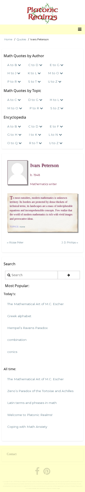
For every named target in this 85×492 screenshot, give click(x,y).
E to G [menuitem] (55, 65)
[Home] (42, 13)
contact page (56, 488)
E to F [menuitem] (55, 126)
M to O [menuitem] (54, 73)
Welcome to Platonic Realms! (29, 415)
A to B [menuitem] (12, 65)
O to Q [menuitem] (13, 143)
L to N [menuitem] (54, 134)
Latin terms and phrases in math (32, 403)
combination (17, 340)
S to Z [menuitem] (55, 108)
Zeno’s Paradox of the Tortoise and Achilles (40, 391)
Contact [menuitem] (12, 454)
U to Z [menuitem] (53, 81)
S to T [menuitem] (33, 81)
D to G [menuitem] (33, 100)
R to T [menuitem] (34, 143)
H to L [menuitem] (55, 100)
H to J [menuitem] (12, 73)
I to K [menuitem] (33, 134)
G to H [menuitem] (12, 134)
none (22, 226)
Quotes (21, 39)
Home (8, 39)
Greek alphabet (19, 316)
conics (12, 352)
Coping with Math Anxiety (27, 426)
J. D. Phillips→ (70, 242)
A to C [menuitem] (12, 100)
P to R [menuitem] (12, 81)
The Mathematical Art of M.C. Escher (35, 304)
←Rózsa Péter (15, 242)
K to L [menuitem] (33, 73)
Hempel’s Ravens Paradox (27, 328)
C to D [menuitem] (33, 65)
